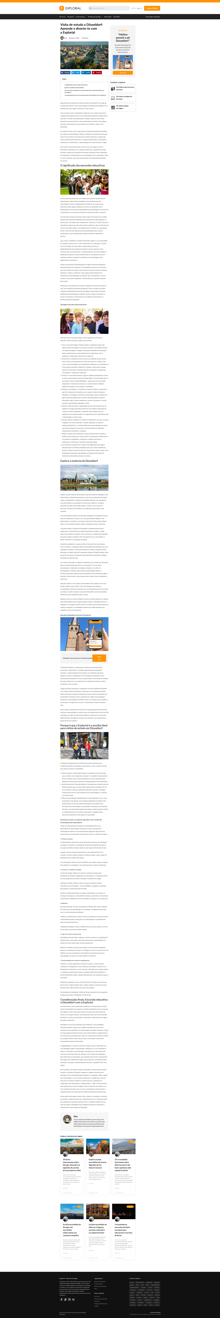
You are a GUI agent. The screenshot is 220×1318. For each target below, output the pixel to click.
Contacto (97, 1301)
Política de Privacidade (154, 1314)
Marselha (143, 1295)
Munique (139, 1297)
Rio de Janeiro (148, 1300)
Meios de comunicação (100, 1299)
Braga (147, 1285)
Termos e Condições (142, 1314)
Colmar (150, 1287)
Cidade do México (134, 1287)
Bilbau (137, 1285)
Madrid (137, 1295)
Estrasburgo (141, 1290)
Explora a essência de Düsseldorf (74, 87)
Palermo (152, 1297)
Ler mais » (65, 1188)
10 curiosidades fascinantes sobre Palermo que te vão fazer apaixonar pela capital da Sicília (123, 1164)
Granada (132, 1292)
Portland (133, 1300)
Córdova (157, 1287)
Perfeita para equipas (100, 1286)
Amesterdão (149, 1282)
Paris (158, 1297)
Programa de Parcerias (100, 1303)
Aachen (132, 1282)
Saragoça (133, 1302)
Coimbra (144, 1287)
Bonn (142, 1285)
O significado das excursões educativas (76, 85)
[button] (65, 72)
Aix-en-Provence (140, 1282)
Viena (145, 1305)
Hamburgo (139, 1292)
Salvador (157, 1300)
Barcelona (156, 1282)
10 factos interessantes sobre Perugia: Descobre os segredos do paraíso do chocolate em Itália (72, 1164)
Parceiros (97, 1296)
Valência (157, 1302)
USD (138, 8)
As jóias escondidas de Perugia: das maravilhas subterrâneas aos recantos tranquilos (72, 1229)
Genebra (157, 1290)
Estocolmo (133, 1290)
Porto (139, 1300)
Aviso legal (133, 1314)
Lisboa (157, 1292)
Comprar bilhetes (152, 8)
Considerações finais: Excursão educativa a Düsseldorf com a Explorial (85, 95)
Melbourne (150, 1295)
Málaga (145, 1297)
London (132, 1295)
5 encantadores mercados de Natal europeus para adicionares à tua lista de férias (123, 1229)
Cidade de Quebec (155, 1285)
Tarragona (149, 1302)
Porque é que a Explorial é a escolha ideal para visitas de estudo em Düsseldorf (84, 91)
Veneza (139, 1305)
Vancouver (132, 1305)
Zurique (157, 1305)
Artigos (96, 1306)
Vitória (151, 1305)
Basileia (132, 1285)
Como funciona (98, 1284)
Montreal (157, 1295)
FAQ (95, 1288)
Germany (85, 38)
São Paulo (140, 1302)
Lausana (147, 1292)
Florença (149, 1290)
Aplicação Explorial (99, 1281)
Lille (152, 1292)
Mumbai (132, 1297)
